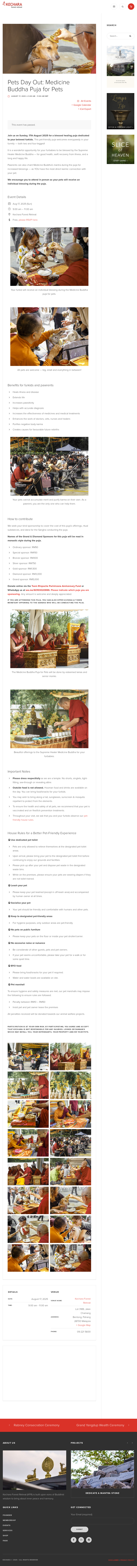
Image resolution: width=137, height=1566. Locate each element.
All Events (85, 100)
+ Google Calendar (81, 104)
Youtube (81, 1540)
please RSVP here (28, 219)
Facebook (73, 1540)
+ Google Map (83, 1325)
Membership (9, 1520)
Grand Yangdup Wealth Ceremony (100, 1425)
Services (7, 1530)
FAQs (5, 1541)
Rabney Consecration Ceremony (37, 1425)
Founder (7, 1515)
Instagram (89, 1540)
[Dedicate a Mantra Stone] (102, 1469)
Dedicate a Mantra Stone (102, 1493)
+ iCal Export (84, 109)
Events (7, 1525)
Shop (5, 1536)
